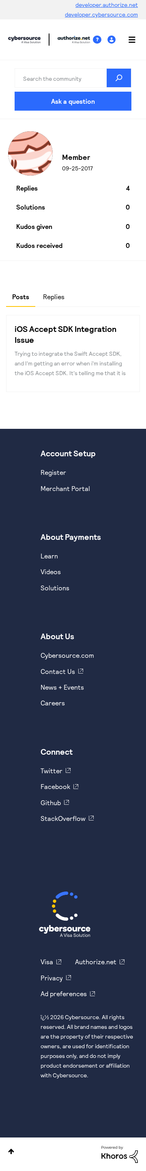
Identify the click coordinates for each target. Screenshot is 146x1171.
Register (53, 472)
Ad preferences (64, 993)
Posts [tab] (20, 296)
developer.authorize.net (106, 4)
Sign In (112, 40)
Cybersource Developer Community (24, 39)
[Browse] (128, 39)
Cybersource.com (67, 655)
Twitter (51, 770)
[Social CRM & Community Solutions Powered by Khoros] (119, 1153)
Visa (47, 961)
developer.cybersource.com (101, 14)
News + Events (62, 687)
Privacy (52, 978)
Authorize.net (95, 961)
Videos (51, 571)
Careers (53, 703)
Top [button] (11, 1151)
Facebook (55, 786)
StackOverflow (63, 818)
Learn (49, 556)
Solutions (55, 588)
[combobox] (73, 78)
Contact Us (58, 671)
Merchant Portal (65, 488)
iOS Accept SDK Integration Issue (65, 334)
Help (100, 40)
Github (51, 802)
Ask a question (73, 101)
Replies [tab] (53, 296)
